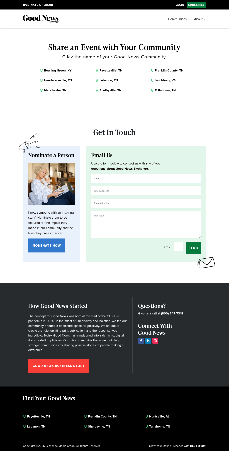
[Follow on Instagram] (155, 341)
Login (180, 5)
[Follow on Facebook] (141, 341)
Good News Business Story (59, 365)
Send (193, 248)
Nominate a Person (38, 4)
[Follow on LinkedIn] (148, 341)
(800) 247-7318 (172, 313)
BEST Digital (198, 446)
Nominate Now (47, 245)
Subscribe (196, 4)
